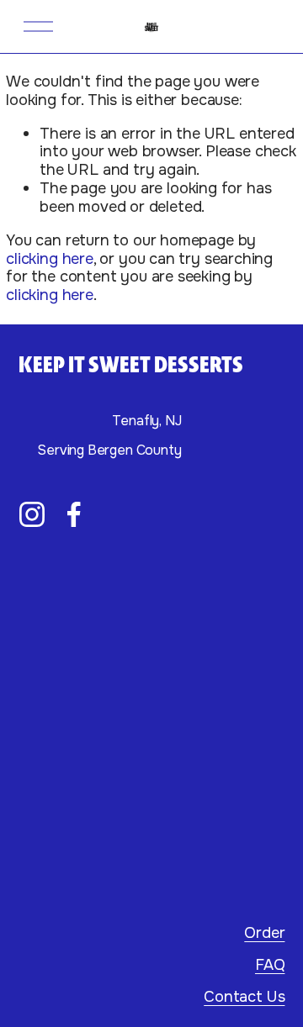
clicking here (49, 259)
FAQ (269, 965)
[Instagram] (32, 514)
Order (264, 933)
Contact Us (244, 997)
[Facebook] (74, 514)
